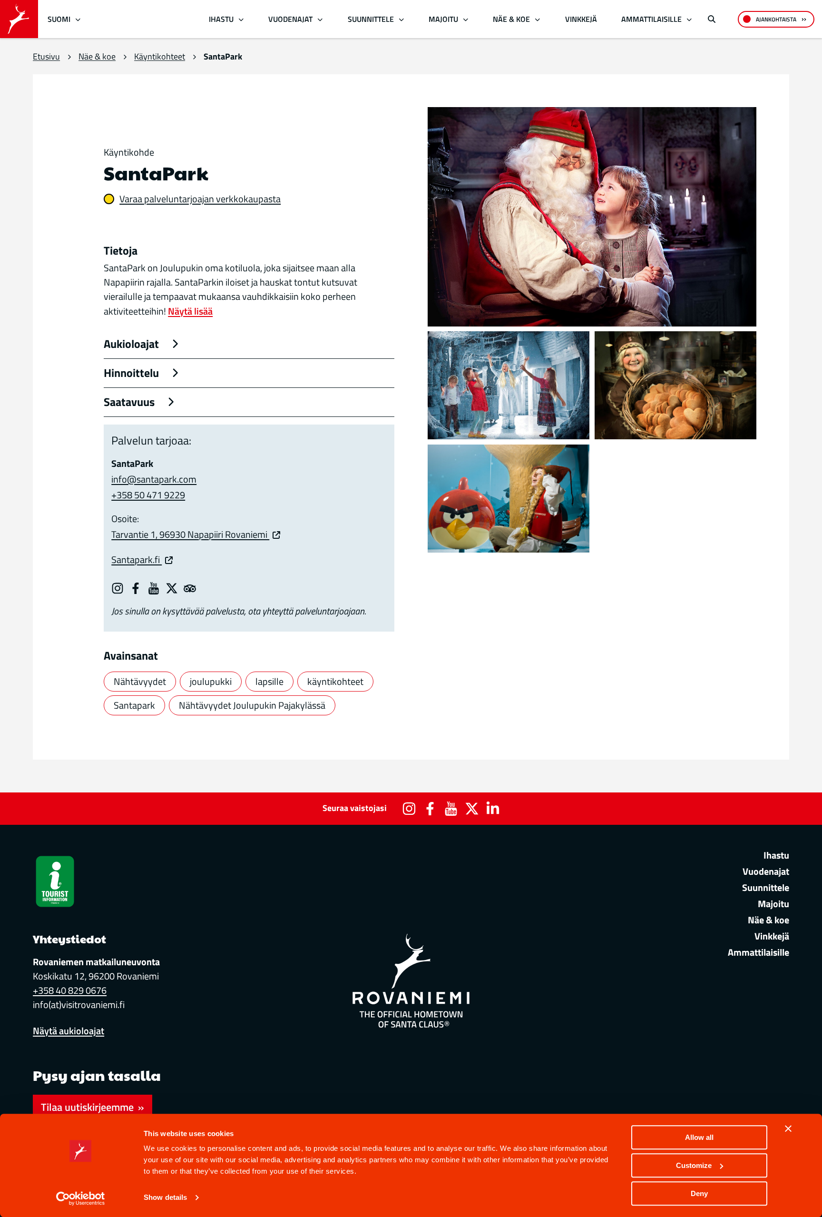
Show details (165, 1198)
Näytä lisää (190, 311)
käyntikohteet (335, 681)
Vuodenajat (290, 19)
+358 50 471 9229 (148, 494)
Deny (699, 1193)
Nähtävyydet (140, 681)
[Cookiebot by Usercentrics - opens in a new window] (80, 1198)
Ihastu (221, 19)
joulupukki (211, 681)
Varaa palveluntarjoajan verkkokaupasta (200, 199)
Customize (694, 1165)
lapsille (269, 681)
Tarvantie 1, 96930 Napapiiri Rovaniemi (190, 534)
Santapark (134, 705)
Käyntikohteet (159, 56)
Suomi (59, 19)
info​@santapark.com (153, 479)
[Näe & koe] (537, 19)
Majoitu (443, 19)
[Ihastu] (241, 19)
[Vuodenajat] (320, 19)
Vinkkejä (581, 19)
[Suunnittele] (401, 19)
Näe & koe (511, 19)
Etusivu (46, 56)
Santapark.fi (136, 559)
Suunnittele (371, 19)
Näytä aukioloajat (68, 1030)
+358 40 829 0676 (70, 990)
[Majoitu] (465, 19)
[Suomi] (78, 19)
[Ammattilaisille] (689, 19)
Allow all (699, 1137)
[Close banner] (788, 1128)
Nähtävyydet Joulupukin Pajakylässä (252, 705)
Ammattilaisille (651, 19)
